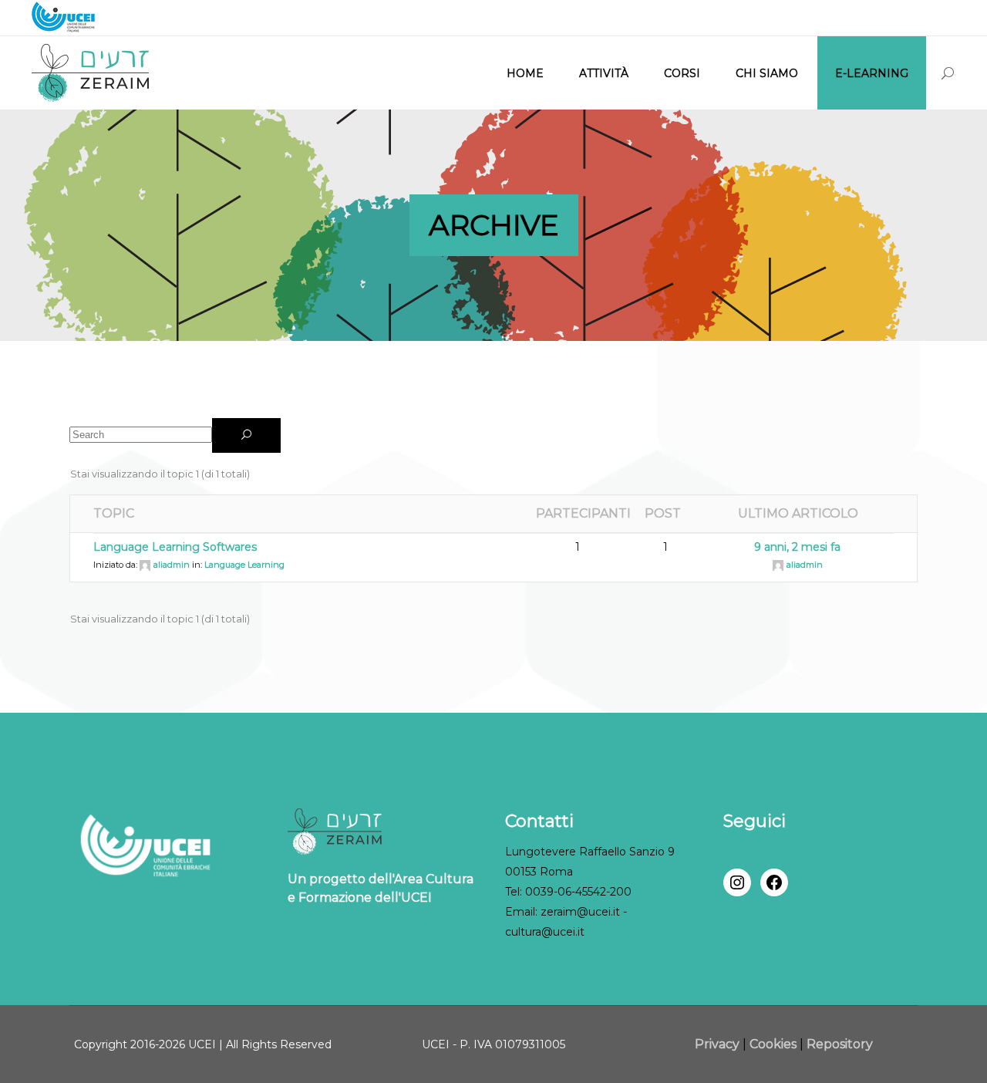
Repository (840, 1044)
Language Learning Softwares (175, 547)
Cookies (773, 1044)
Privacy (719, 1044)
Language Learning (244, 564)
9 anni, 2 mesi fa (797, 547)
